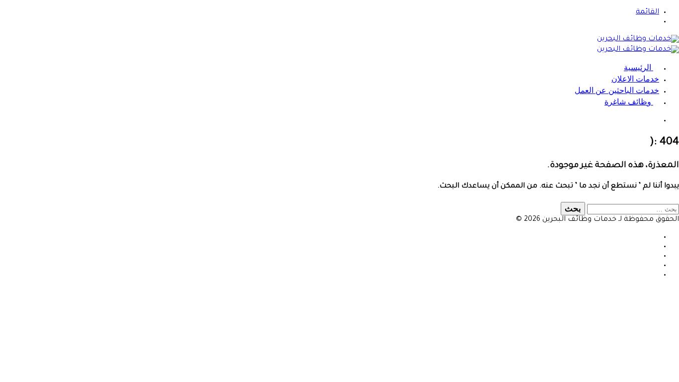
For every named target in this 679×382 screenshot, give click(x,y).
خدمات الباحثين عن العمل (617, 90)
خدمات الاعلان (635, 79)
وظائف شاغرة (628, 101)
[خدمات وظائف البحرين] (638, 39)
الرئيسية (638, 67)
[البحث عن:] (632, 210)
